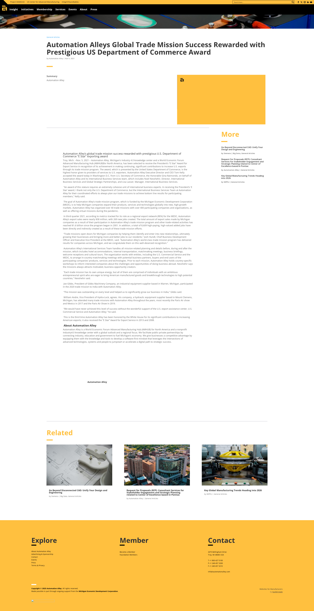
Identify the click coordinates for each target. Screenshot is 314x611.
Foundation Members (128, 555)
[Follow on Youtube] (311, 2)
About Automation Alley (41, 551)
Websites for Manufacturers (271, 589)
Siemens (227, 153)
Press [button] (94, 9)
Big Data (236, 153)
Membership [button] (44, 9)
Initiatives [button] (27, 9)
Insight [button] (13, 9)
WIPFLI (226, 182)
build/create (278, 592)
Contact (34, 557)
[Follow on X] (301, 2)
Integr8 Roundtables (70, 2)
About (83, 9)
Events (73, 9)
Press (33, 562)
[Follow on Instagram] (305, 2)
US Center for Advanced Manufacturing (43, 2)
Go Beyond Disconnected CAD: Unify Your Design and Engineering (242, 148)
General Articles (53, 37)
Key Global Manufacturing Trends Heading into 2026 (242, 176)
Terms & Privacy (38, 565)
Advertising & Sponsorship (42, 554)
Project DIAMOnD (17, 2)
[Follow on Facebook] (298, 2)
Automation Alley (56, 58)
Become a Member (127, 552)
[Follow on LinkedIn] (308, 2)
